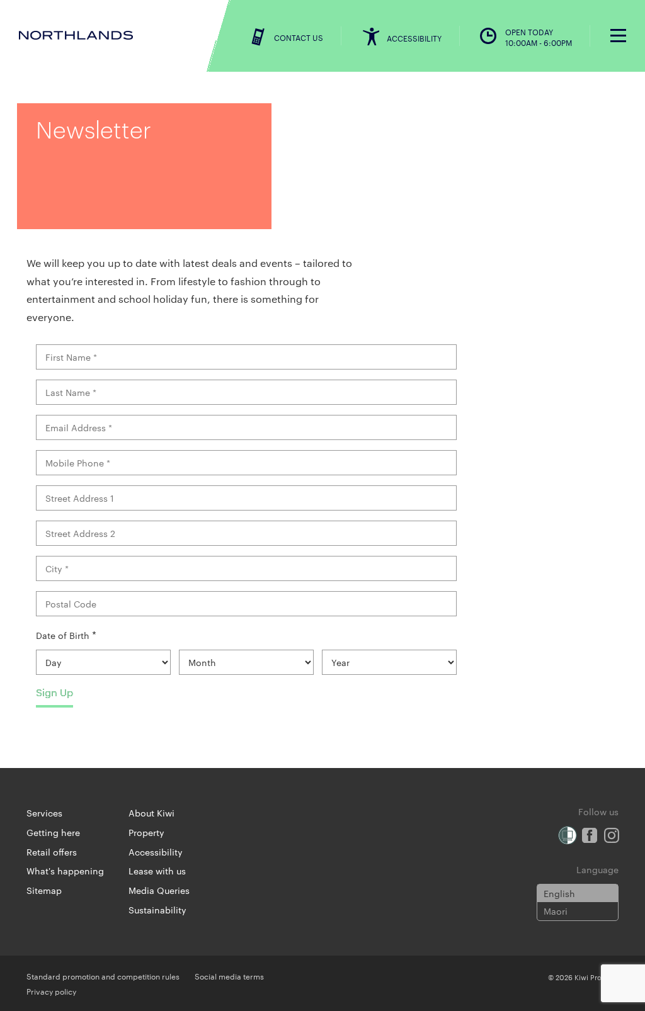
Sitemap (44, 890)
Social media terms (229, 975)
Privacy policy (51, 991)
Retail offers (51, 851)
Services (44, 812)
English (559, 893)
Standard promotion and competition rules (103, 975)
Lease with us (157, 870)
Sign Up (54, 692)
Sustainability (157, 909)
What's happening (65, 870)
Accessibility (155, 851)
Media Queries (159, 890)
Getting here (53, 832)
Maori (556, 911)
